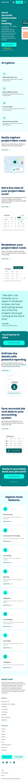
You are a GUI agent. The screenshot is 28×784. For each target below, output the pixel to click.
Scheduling (4, 706)
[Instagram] (10, 762)
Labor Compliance (6, 717)
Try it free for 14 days (14, 343)
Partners (3, 739)
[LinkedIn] (7, 762)
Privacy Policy (4, 773)
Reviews (3, 734)
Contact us (4, 750)
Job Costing (4, 712)
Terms (2, 775)
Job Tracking (4, 709)
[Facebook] (14, 762)
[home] (5, 2)
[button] (25, 2)
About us (3, 729)
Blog (2, 742)
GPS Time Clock (5, 701)
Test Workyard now (14, 476)
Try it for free (9, 44)
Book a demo (14, 481)
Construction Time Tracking (8, 704)
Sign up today (6, 757)
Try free (19, 2)
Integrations (4, 720)
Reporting (3, 714)
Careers (3, 737)
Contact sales (18, 757)
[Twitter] (3, 762)
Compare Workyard (6, 745)
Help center (4, 747)
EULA (2, 770)
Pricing (3, 731)
